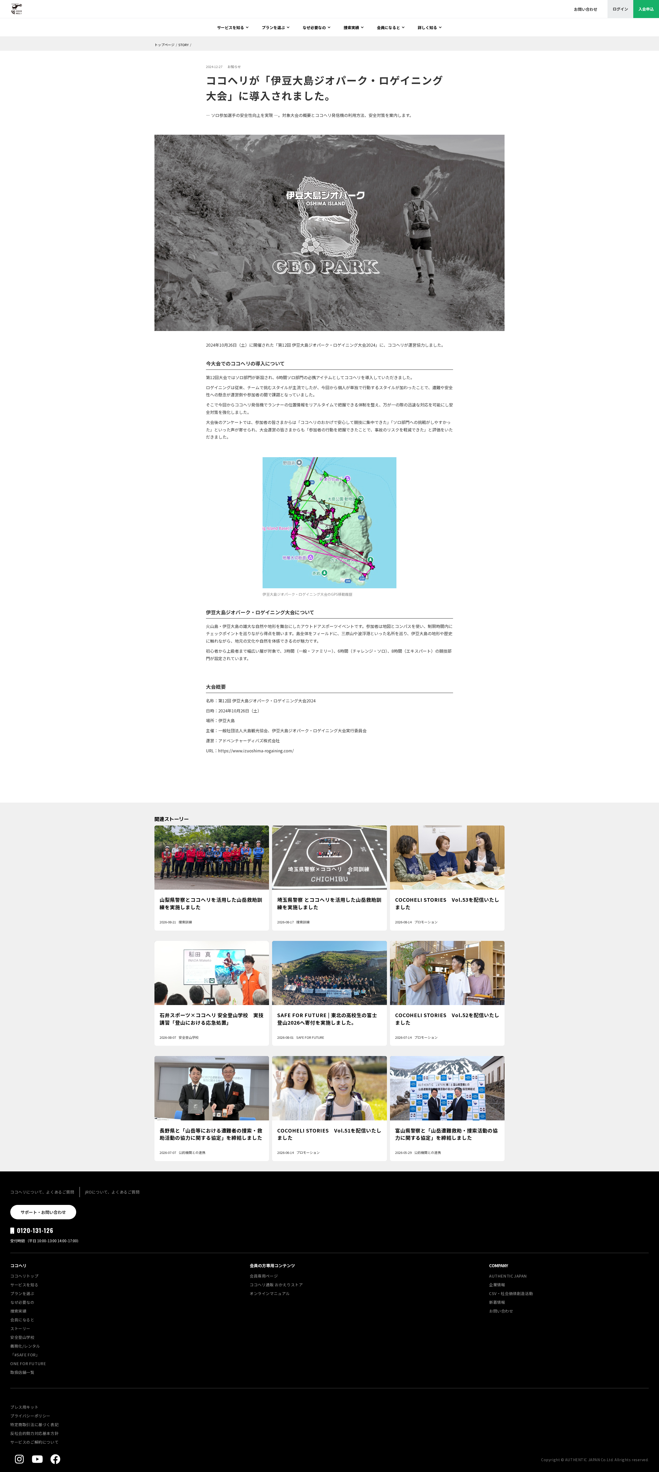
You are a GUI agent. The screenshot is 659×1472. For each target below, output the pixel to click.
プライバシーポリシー (30, 1415)
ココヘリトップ (24, 1276)
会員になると (22, 1319)
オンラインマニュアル (270, 1293)
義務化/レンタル (25, 1346)
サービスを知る (24, 1284)
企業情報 (497, 1284)
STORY (183, 44)
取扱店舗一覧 (22, 1372)
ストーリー (20, 1328)
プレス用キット (24, 1407)
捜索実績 (18, 1311)
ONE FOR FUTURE (28, 1363)
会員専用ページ (264, 1276)
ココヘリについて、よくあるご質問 (42, 1192)
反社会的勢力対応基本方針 (34, 1433)
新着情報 (497, 1302)
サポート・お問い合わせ (43, 1212)
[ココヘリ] (13, 9)
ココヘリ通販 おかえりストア (276, 1284)
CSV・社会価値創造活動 (511, 1293)
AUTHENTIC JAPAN (508, 1276)
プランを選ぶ (22, 1293)
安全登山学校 (22, 1337)
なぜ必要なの (22, 1302)
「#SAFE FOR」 (25, 1354)
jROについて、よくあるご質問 (112, 1192)
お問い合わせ (501, 1311)
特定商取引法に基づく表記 (34, 1424)
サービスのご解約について (34, 1442)
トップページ (164, 44)
